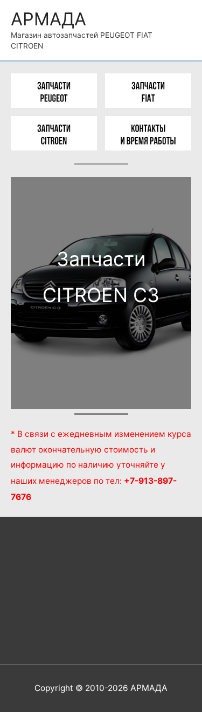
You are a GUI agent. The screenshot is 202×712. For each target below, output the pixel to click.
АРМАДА (48, 19)
